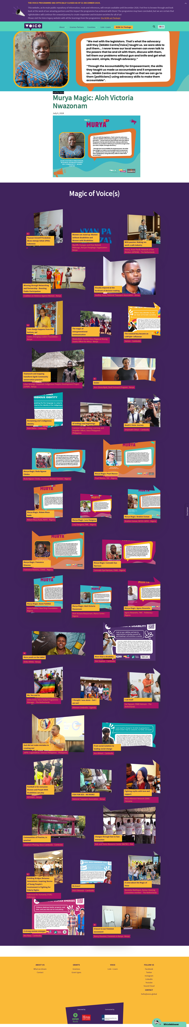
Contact (40, 972)
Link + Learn (106, 27)
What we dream (40, 969)
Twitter (149, 972)
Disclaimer (187, 511)
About (61, 27)
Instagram (149, 976)
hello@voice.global (149, 994)
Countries (91, 27)
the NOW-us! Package (110, 18)
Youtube (149, 982)
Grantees (76, 969)
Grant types (76, 972)
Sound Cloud (149, 986)
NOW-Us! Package (123, 27)
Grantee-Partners (77, 27)
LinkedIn (149, 979)
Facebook (149, 969)
